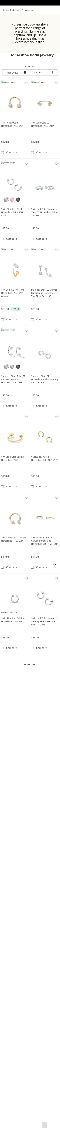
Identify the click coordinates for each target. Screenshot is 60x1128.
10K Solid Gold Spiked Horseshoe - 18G (12, 458)
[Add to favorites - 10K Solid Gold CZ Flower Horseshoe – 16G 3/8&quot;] (26, 497)
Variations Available (9, 613)
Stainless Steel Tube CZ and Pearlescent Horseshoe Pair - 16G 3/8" (14, 379)
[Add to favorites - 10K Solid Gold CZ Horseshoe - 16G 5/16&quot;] (56, 82)
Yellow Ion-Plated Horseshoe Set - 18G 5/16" (44, 458)
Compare (11, 152)
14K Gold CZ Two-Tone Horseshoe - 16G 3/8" (12, 291)
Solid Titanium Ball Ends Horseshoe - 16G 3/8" (13, 620)
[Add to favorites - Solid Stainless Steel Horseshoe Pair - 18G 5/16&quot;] (26, 163)
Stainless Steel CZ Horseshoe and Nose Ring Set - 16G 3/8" (44, 379)
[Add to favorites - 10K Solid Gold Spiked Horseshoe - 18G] (26, 417)
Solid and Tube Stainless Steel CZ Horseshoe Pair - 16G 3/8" (44, 212)
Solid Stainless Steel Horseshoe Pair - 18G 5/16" (12, 212)
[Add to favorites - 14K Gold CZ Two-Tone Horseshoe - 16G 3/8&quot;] (26, 249)
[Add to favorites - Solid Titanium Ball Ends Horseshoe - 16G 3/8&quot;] (26, 578)
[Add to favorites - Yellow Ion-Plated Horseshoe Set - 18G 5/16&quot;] (56, 417)
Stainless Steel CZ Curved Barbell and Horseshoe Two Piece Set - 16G (44, 293)
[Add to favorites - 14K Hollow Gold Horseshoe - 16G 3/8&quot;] (26, 82)
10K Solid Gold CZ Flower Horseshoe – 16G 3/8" (14, 539)
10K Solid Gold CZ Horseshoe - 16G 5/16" (42, 124)
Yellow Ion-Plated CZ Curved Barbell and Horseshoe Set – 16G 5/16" (44, 540)
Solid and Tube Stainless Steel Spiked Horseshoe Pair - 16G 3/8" (44, 621)
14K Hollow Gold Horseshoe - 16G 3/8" (12, 124)
